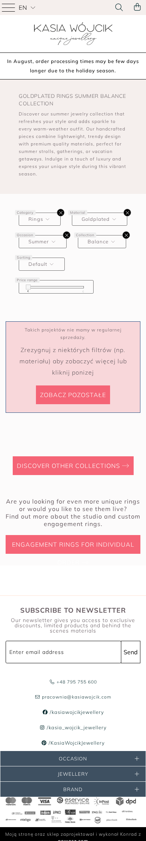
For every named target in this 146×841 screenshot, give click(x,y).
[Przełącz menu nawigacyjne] (9, 7)
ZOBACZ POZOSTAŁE (73, 395)
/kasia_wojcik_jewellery (76, 727)
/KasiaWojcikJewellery (76, 743)
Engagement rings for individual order (73, 547)
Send (131, 652)
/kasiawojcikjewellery (76, 712)
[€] (28, 287)
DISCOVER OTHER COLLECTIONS (69, 465)
